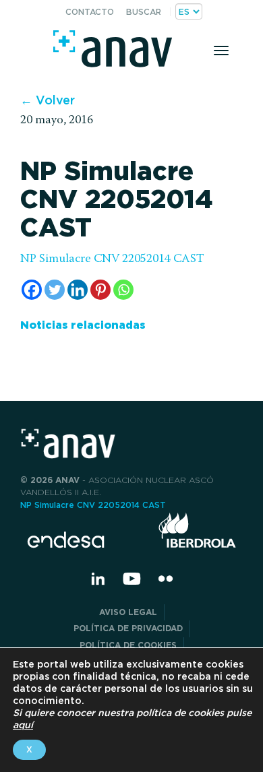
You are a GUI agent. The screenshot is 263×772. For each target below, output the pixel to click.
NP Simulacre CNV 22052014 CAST (112, 259)
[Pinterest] (100, 290)
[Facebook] (32, 290)
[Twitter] (55, 290)
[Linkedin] (77, 290)
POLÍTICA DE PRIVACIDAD (128, 628)
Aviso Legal (128, 612)
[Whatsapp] (123, 290)
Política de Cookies (128, 645)
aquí (23, 724)
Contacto (89, 11)
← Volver (47, 100)
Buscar (143, 11)
